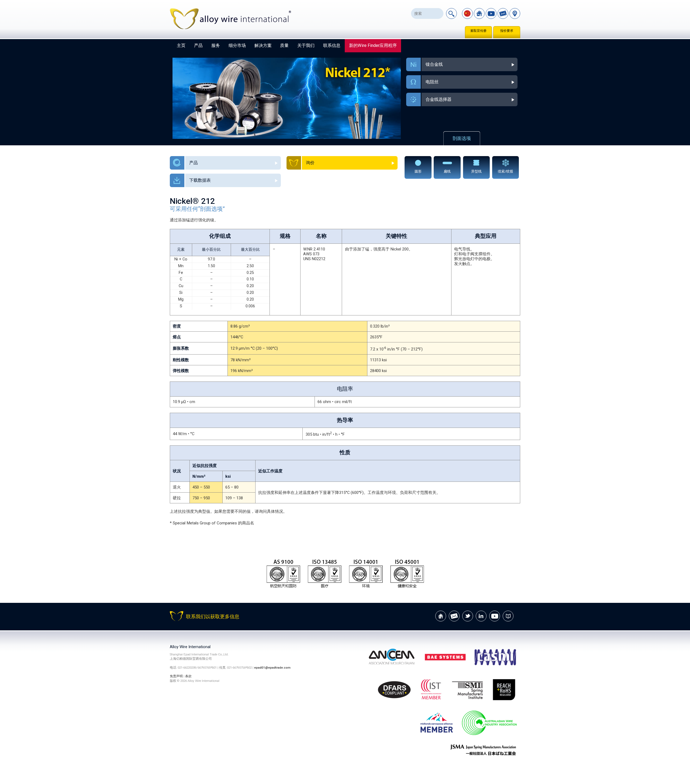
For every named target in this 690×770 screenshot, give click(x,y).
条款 (188, 676)
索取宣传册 (478, 31)
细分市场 (237, 45)
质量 (284, 45)
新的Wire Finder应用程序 (373, 45)
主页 (181, 45)
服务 (215, 45)
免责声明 (176, 676)
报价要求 (506, 31)
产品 (198, 45)
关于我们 (306, 45)
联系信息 (331, 45)
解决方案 (263, 45)
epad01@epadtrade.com (272, 667)
